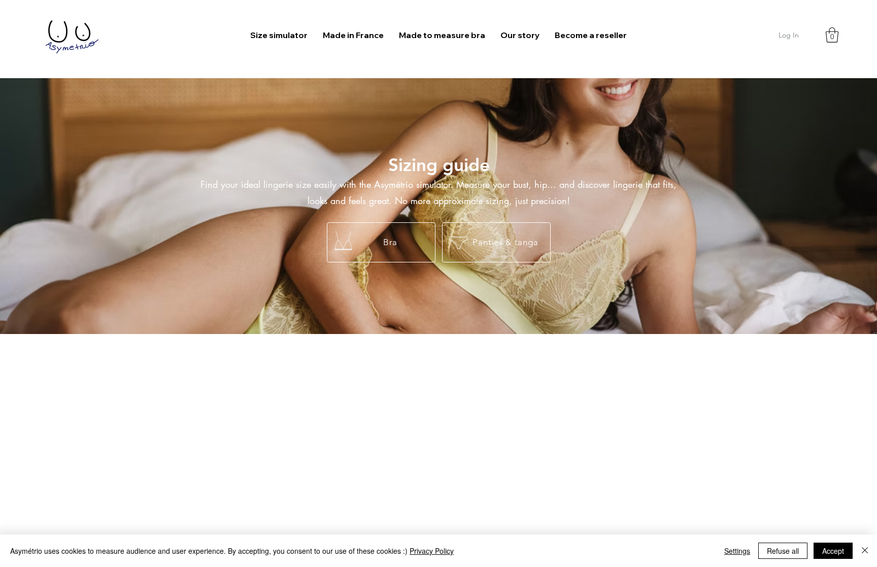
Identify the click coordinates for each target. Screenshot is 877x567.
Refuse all (783, 551)
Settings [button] (737, 551)
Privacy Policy (432, 551)
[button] (832, 35)
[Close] (865, 551)
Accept (833, 551)
